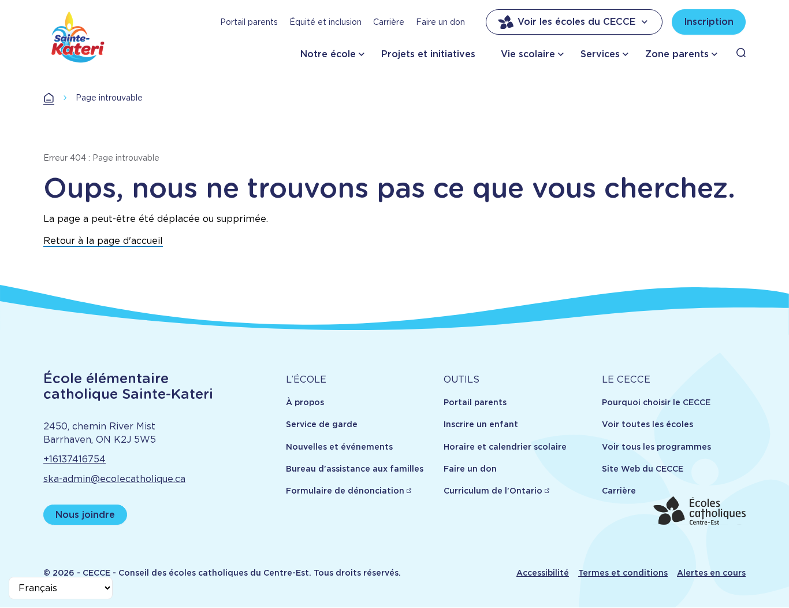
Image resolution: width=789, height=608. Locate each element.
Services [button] (600, 54)
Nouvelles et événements (339, 446)
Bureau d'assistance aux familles (354, 468)
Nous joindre (85, 514)
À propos (305, 402)
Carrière (388, 22)
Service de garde (322, 424)
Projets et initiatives (428, 54)
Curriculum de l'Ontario (493, 490)
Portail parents (249, 22)
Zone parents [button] (677, 54)
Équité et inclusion (325, 22)
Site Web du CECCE (642, 468)
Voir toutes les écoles (647, 424)
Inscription (709, 21)
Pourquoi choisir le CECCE (656, 402)
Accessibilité (542, 572)
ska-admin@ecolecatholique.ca (114, 478)
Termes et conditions (623, 572)
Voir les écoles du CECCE (576, 21)
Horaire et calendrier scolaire (505, 446)
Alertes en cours (711, 572)
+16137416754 (74, 459)
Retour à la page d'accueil (103, 240)
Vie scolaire (528, 54)
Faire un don (440, 22)
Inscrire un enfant (481, 424)
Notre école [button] (328, 54)
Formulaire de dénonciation (345, 490)
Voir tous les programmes (656, 446)
